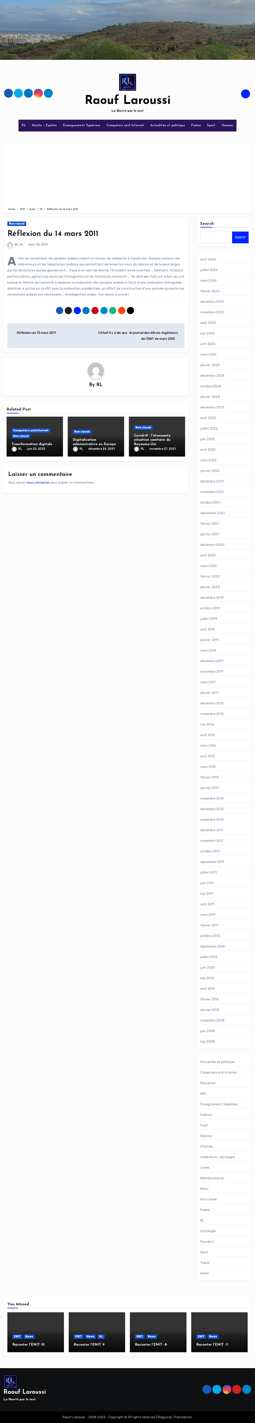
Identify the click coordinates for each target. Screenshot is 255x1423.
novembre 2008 (212, 1020)
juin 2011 (207, 883)
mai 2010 (207, 978)
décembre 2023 (212, 407)
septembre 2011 (212, 862)
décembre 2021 (212, 481)
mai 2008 (207, 1041)
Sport (211, 125)
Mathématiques (212, 1178)
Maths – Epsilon (44, 125)
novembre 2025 (212, 312)
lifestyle (206, 1146)
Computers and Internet (125, 125)
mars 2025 (208, 354)
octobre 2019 (210, 608)
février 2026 (210, 291)
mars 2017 (208, 682)
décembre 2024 (212, 376)
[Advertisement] (128, 174)
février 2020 (210, 576)
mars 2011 (208, 915)
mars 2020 (208, 566)
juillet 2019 (208, 619)
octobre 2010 (210, 936)
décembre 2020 (212, 545)
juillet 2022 (209, 428)
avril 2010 (207, 989)
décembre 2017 (212, 661)
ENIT (203, 1094)
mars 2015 (208, 767)
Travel (205, 1263)
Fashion (206, 1115)
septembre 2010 (212, 946)
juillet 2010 (208, 957)
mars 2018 (208, 650)
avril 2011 (207, 904)
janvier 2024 (210, 397)
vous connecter (38, 482)
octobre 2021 (210, 502)
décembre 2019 (212, 598)
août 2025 (208, 323)
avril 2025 (208, 344)
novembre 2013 (212, 819)
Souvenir (207, 1242)
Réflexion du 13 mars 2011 (36, 333)
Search (207, 224)
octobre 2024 (210, 386)
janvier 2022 (210, 471)
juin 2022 (207, 439)
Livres (204, 1168)
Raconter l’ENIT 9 (89, 1345)
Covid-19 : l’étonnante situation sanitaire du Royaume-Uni (152, 440)
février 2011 (209, 925)
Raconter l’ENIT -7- (212, 1345)
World (204, 1273)
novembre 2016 (212, 714)
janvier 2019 (209, 640)
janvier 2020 (210, 587)
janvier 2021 (209, 534)
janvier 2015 (209, 788)
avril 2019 (207, 629)
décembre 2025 (212, 302)
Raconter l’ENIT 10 (28, 1345)
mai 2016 (207, 724)
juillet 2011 (208, 872)
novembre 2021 (212, 492)
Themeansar (182, 1417)
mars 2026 (208, 280)
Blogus (163, 1417)
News (204, 1189)
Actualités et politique (167, 125)
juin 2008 (207, 1031)
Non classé (17, 223)
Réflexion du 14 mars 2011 (52, 234)
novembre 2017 (212, 672)
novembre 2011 (211, 841)
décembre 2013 (212, 809)
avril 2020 (208, 555)
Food (204, 1125)
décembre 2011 (211, 830)
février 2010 (209, 999)
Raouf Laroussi (128, 101)
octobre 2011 (210, 851)
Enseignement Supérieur (82, 125)
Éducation (208, 1083)
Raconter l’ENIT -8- (151, 1345)
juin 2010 (207, 967)
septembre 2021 (212, 513)
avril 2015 (207, 756)
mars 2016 (208, 745)
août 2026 (208, 259)
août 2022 (208, 418)
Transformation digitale (32, 444)
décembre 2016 (212, 703)
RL (24, 125)
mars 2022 (208, 460)
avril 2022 (208, 450)
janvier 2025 (210, 365)
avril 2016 (207, 735)
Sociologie (208, 1231)
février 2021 (209, 524)
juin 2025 (207, 333)
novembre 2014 (212, 798)
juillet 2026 (209, 270)
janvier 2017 (209, 693)
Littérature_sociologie (217, 1157)
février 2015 (209, 777)
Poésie (196, 125)
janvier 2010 (209, 1010)
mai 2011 (207, 893)
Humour (227, 125)
